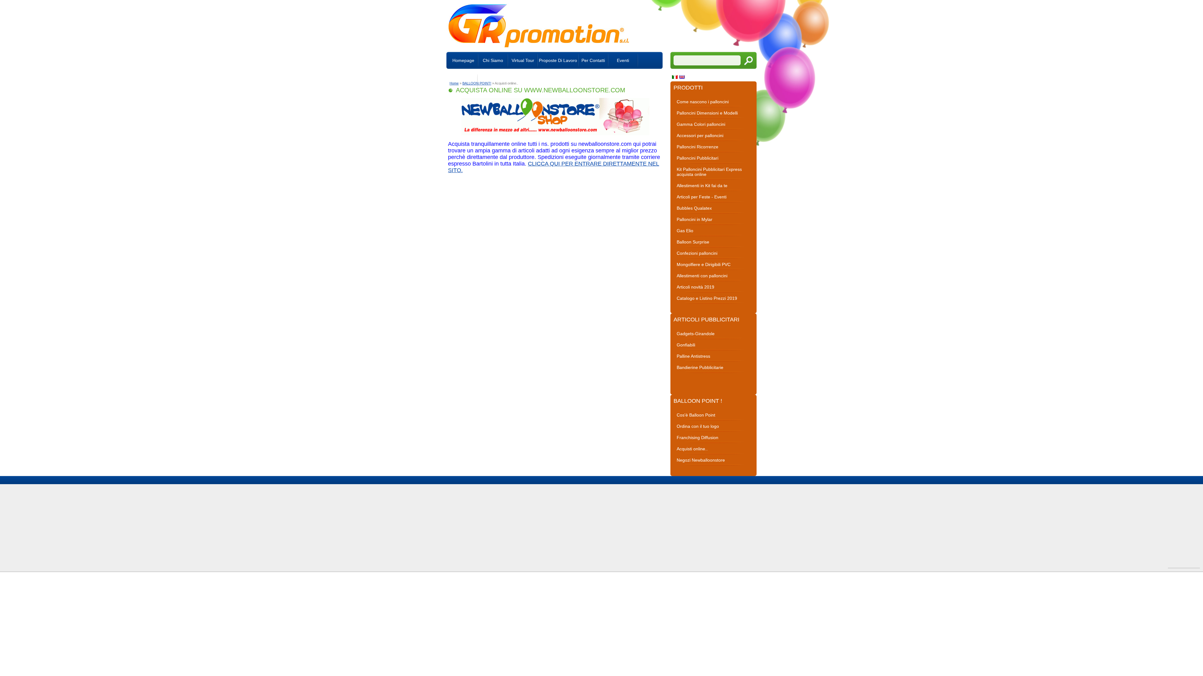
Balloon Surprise (693, 241)
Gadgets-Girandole (696, 333)
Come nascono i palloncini (703, 101)
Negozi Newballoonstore (701, 460)
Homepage (463, 60)
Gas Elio (685, 230)
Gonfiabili (686, 344)
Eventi (623, 60)
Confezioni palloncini (697, 253)
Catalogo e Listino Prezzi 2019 (707, 298)
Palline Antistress (693, 356)
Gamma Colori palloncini (701, 124)
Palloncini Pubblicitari (697, 158)
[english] (682, 77)
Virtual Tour (523, 60)
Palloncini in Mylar (694, 219)
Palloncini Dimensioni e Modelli (707, 112)
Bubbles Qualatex (694, 208)
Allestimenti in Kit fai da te (702, 185)
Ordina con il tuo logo (698, 426)
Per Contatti (593, 60)
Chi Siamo (493, 60)
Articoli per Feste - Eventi (701, 196)
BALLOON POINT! (476, 83)
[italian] (675, 77)
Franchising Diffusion (697, 437)
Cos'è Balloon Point (696, 414)
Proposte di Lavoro (558, 60)
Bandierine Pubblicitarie (700, 367)
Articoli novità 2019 (695, 286)
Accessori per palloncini (700, 135)
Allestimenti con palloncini (702, 275)
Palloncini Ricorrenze (697, 146)
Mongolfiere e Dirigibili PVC (704, 264)
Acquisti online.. (692, 448)
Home (454, 83)
